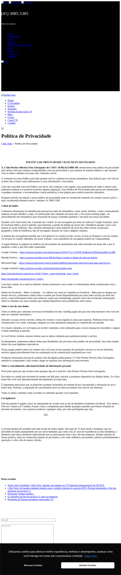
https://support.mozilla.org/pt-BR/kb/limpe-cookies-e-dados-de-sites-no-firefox (59, 257)
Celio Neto (6, 143)
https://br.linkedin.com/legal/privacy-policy (22, 279)
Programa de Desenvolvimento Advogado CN (31, 499)
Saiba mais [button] (90, 556)
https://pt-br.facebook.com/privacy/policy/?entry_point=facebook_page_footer (40, 273)
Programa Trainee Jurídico (21, 493)
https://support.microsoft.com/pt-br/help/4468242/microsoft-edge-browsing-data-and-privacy (65, 263)
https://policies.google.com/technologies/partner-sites (46, 268)
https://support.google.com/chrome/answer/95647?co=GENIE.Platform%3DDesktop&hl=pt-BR (67, 252)
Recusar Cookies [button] (33, 565)
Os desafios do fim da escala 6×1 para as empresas (33, 496)
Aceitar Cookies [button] (87, 565)
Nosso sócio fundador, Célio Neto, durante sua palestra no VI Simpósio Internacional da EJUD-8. (56, 485)
